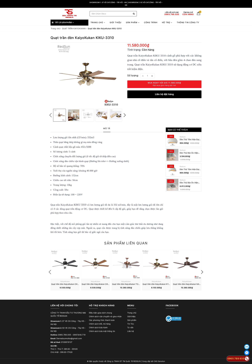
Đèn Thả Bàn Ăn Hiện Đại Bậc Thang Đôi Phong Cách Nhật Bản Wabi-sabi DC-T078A (189, 182)
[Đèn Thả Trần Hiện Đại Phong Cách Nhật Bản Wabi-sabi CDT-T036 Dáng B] (172, 140)
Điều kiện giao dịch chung (100, 313)
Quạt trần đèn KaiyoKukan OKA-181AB (99, 284)
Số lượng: (133, 75)
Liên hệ (130, 331)
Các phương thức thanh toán (102, 320)
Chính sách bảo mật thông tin (102, 331)
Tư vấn (130, 327)
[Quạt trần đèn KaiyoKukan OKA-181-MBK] (65, 264)
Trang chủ (97, 22)
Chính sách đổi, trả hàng (100, 324)
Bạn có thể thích (178, 129)
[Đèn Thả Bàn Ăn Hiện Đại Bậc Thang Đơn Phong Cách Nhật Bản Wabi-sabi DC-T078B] (172, 155)
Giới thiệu (115, 22)
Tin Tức (130, 324)
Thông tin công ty (188, 22)
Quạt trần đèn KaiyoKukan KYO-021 (158, 284)
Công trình (150, 22)
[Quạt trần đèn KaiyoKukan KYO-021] (156, 264)
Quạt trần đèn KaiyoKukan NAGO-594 (189, 284)
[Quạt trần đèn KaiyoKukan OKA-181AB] (95, 264)
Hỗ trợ (166, 22)
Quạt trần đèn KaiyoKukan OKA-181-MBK (69, 284)
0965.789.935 (64, 335)
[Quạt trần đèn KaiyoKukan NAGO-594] (186, 264)
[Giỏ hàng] (198, 14)
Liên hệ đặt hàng (164, 94)
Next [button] (125, 115)
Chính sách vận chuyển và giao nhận (105, 316)
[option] (88, 75)
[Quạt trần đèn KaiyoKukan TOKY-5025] (126, 264)
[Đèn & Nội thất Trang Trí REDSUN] (69, 13)
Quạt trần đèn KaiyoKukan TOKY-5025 (129, 284)
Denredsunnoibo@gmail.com (69, 338)
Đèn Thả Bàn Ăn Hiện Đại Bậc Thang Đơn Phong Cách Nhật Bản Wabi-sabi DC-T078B (189, 153)
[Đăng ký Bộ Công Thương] (174, 318)
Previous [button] (50, 115)
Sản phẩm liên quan (126, 243)
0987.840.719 (79, 335)
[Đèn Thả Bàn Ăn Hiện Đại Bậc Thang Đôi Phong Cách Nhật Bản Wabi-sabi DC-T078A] (172, 185)
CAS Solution (159, 361)
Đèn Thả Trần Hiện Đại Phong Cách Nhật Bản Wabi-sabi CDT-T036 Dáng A (189, 169)
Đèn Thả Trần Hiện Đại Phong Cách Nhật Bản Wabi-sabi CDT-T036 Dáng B (189, 139)
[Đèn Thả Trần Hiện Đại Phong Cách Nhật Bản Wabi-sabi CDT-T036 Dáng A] (172, 170)
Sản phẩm (132, 22)
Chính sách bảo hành (98, 327)
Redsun (183, 137)
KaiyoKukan (65, 281)
